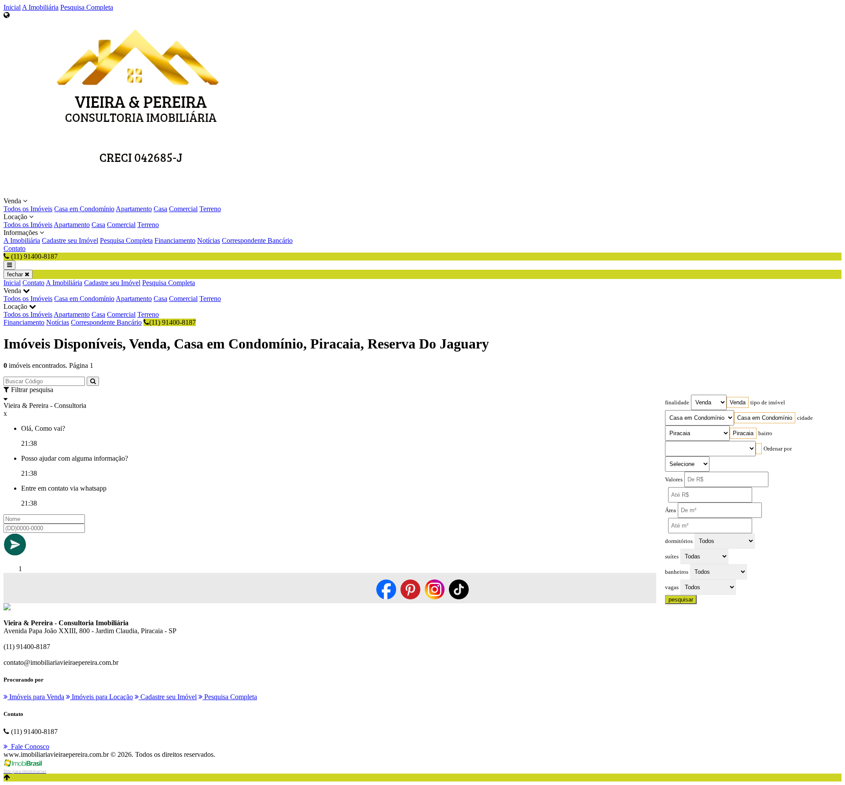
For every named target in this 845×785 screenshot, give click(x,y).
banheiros (676, 572)
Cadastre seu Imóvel (70, 240)
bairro (765, 433)
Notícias (208, 240)
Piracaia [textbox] (743, 433)
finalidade (677, 403)
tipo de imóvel (767, 403)
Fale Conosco (28, 746)
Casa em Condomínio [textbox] (764, 418)
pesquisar (681, 599)
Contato (15, 248)
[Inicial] (141, 193)
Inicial (12, 7)
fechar (16, 274)
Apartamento (134, 209)
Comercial (183, 209)
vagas (672, 587)
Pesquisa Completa (86, 7)
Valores (674, 480)
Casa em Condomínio (84, 209)
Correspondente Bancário (257, 240)
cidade (805, 418)
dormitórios (679, 541)
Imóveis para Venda (35, 697)
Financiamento (174, 240)
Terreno (210, 209)
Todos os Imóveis (28, 209)
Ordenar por (778, 449)
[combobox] (738, 402)
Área (670, 510)
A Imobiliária (40, 7)
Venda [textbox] (738, 402)
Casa (160, 209)
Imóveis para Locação (101, 697)
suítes (672, 557)
